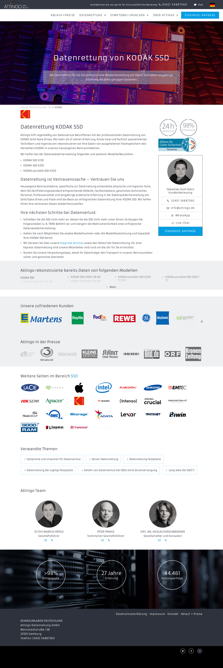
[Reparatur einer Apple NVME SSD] (79, 387)
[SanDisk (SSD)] (128, 387)
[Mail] (46, 540)
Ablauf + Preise (192, 613)
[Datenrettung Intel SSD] (104, 387)
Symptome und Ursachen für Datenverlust (54, 459)
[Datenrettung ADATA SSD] (104, 414)
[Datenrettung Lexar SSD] (128, 414)
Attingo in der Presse (40, 342)
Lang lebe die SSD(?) (181, 470)
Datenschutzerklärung (131, 613)
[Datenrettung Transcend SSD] (79, 427)
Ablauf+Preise (63, 15)
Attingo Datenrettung (32, 107)
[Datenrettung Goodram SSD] (30, 427)
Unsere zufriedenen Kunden (47, 306)
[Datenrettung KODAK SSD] (79, 401)
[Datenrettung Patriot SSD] (153, 414)
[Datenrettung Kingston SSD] (54, 427)
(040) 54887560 (174, 4)
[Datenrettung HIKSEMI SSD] (30, 401)
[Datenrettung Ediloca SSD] (104, 427)
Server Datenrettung (105, 459)
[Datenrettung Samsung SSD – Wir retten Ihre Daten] (153, 387)
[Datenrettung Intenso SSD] (128, 401)
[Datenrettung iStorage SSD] (79, 414)
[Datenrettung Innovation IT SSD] (177, 401)
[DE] (212, 5)
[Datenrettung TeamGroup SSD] (30, 414)
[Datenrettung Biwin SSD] (177, 414)
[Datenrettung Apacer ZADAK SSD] (54, 401)
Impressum (157, 613)
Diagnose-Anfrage (200, 15)
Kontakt (173, 613)
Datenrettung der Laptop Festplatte (50, 470)
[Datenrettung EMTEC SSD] (177, 388)
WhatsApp (182, 215)
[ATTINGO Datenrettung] (16, 4)
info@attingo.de (183, 207)
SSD (74, 376)
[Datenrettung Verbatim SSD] (104, 401)
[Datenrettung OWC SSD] (54, 414)
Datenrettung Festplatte (145, 459)
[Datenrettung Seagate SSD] (54, 388)
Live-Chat (183, 222)
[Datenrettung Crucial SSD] (153, 401)
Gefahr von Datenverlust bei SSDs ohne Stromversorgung (120, 470)
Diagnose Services (72, 243)
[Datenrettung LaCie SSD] (30, 388)
